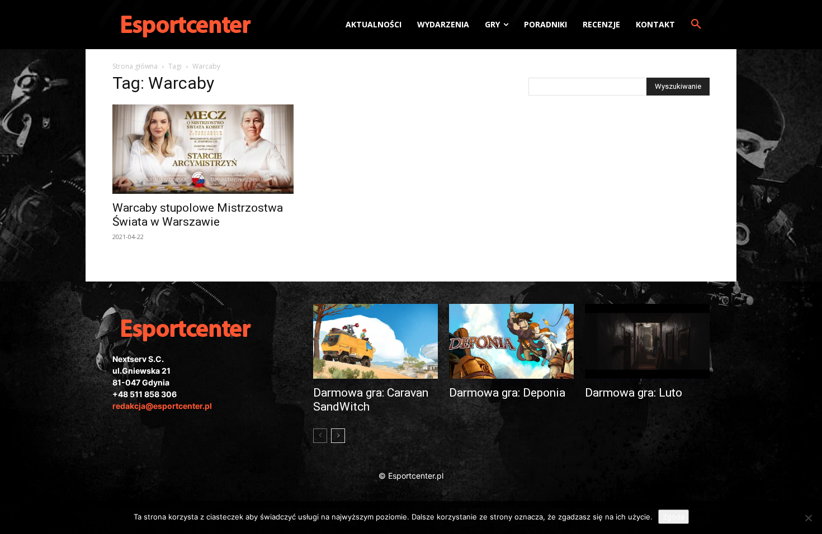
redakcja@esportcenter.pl (162, 406)
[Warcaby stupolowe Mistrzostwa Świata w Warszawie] (203, 149)
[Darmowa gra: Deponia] (511, 341)
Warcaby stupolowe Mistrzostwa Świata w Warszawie (197, 214)
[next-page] (338, 435)
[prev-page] (320, 435)
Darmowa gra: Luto (633, 392)
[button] (696, 24)
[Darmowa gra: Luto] (647, 341)
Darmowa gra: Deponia (507, 392)
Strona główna (135, 66)
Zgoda (673, 516)
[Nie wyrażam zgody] (808, 517)
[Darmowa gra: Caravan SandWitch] (375, 341)
